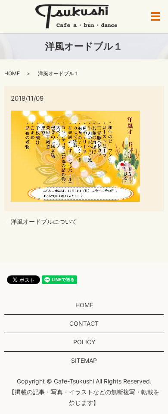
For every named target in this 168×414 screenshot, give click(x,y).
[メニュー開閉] (155, 16)
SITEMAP (84, 360)
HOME (12, 73)
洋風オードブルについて (44, 221)
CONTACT (84, 323)
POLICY (84, 342)
